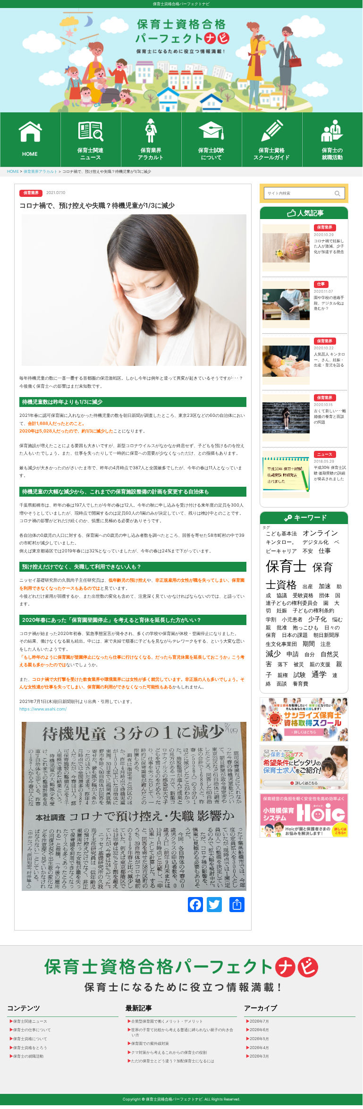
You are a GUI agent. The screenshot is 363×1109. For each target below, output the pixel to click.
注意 (326, 644)
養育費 (300, 684)
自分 (309, 655)
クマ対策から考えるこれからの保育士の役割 (169, 1052)
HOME (30, 154)
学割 (271, 620)
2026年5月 (259, 1038)
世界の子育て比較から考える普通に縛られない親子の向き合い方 (182, 1032)
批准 (282, 628)
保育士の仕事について (32, 1029)
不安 (308, 551)
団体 (324, 596)
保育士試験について (211, 154)
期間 (309, 643)
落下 (283, 664)
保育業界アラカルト (151, 154)
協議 (282, 596)
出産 (308, 587)
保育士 (286, 566)
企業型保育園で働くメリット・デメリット (167, 1021)
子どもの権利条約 (313, 611)
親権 (283, 675)
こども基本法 (281, 534)
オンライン (320, 533)
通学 (319, 674)
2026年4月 (259, 1047)
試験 (300, 674)
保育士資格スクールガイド (271, 154)
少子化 (317, 619)
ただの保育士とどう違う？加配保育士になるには (172, 1060)
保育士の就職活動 (332, 154)
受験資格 (303, 596)
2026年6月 (259, 1029)
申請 (293, 654)
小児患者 (292, 620)
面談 (282, 684)
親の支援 (320, 664)
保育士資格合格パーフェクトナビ (181, 3)
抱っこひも (306, 628)
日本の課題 (295, 635)
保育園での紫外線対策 (150, 1043)
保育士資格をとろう (30, 1047)
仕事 (325, 550)
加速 (325, 586)
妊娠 (282, 611)
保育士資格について (30, 1038)
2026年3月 (259, 1056)
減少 (273, 653)
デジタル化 (316, 542)
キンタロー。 (281, 542)
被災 (299, 664)
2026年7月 (259, 1021)
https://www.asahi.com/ (43, 708)
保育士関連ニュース (90, 154)
